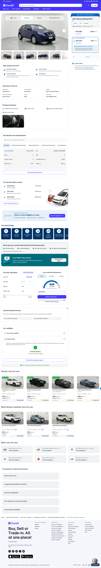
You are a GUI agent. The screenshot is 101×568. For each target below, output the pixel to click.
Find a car (70, 524)
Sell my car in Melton (56, 530)
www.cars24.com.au (34, 565)
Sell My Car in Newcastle (57, 534)
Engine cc (38, 163)
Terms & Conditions (89, 526)
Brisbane (37, 524)
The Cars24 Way (72, 532)
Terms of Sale (88, 530)
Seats (5, 155)
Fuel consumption (8, 150)
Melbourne (37, 526)
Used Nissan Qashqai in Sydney (56, 517)
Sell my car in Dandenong (57, 532)
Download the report (59, 260)
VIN (37, 150)
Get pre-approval (56, 216)
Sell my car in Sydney (56, 528)
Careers (70, 530)
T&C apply (57, 301)
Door (37, 155)
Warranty (70, 539)
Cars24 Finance (72, 528)
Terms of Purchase (89, 528)
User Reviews (71, 541)
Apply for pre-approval (73, 526)
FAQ (86, 532)
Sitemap (70, 537)
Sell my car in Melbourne (57, 526)
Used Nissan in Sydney (39, 517)
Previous (2, 388)
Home (2, 517)
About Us (70, 534)
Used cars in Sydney (25, 517)
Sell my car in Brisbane (57, 524)
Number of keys (8, 159)
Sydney (36, 528)
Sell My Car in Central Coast (58, 535)
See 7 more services (11, 203)
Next (64, 30)
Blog (69, 543)
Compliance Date (41, 159)
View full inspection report (34, 360)
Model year (8, 163)
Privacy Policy (88, 524)
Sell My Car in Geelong (57, 537)
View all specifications (34, 172)
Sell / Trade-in (16, 9)
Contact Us (70, 535)
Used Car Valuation (56, 539)
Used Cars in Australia (12, 517)
